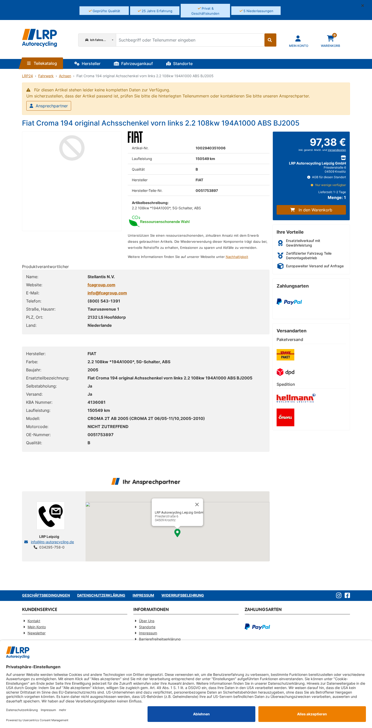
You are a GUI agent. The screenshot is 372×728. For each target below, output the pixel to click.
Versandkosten (337, 150)
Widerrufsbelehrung (182, 595)
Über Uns (146, 621)
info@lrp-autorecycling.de (52, 542)
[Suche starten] (270, 40)
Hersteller (90, 63)
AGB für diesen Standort (328, 177)
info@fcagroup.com (107, 292)
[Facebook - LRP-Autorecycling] (346, 595)
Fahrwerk (46, 76)
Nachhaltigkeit (237, 257)
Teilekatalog (45, 63)
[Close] (197, 504)
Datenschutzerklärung (101, 595)
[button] (364, 6)
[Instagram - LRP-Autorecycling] (337, 595)
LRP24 (27, 76)
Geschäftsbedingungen (46, 595)
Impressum (143, 595)
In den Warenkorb (315, 209)
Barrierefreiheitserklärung (160, 639)
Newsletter (37, 633)
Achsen (65, 76)
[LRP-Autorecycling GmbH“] (39, 38)
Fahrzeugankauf (136, 63)
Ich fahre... (97, 40)
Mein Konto (37, 627)
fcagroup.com (101, 284)
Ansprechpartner (52, 105)
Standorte (182, 63)
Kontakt (34, 621)
